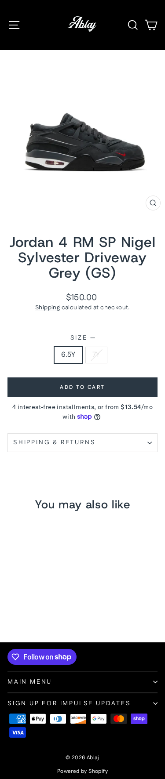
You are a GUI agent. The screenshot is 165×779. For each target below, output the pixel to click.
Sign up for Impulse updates (69, 703)
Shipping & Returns (54, 442)
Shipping (47, 307)
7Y (96, 355)
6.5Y (68, 355)
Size (82, 338)
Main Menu (29, 682)
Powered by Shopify (82, 771)
